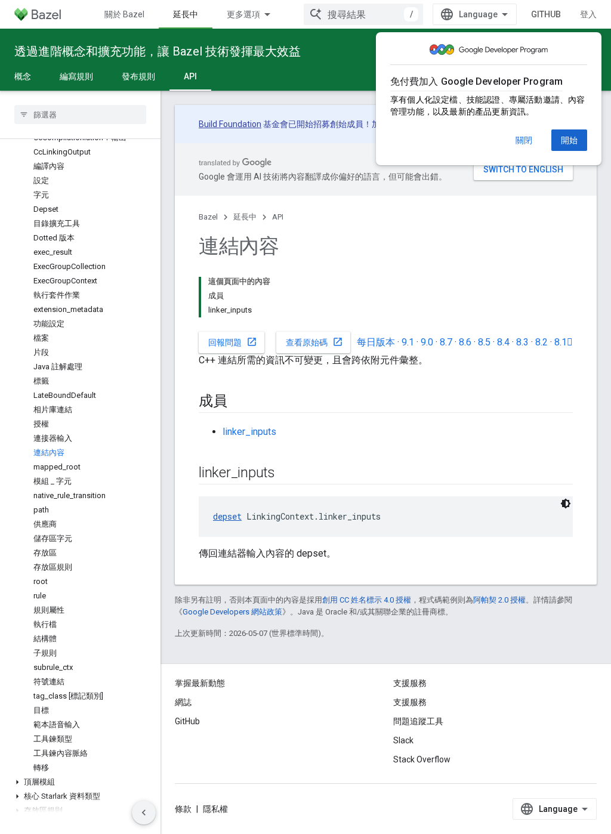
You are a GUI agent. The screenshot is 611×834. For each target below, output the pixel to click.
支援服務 (410, 702)
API (190, 76)
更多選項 (243, 14)
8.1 (563, 342)
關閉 (524, 140)
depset (227, 516)
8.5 (484, 342)
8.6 (465, 342)
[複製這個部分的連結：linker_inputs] (287, 474)
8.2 (541, 342)
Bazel (208, 216)
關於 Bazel (124, 14)
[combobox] (363, 14)
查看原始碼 (314, 341)
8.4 (503, 342)
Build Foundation (230, 124)
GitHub (546, 14)
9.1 (408, 342)
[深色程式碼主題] (565, 503)
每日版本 (376, 342)
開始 (569, 140)
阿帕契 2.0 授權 (499, 599)
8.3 (522, 342)
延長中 (185, 14)
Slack (403, 740)
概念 (22, 76)
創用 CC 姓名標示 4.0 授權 (366, 599)
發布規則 (138, 76)
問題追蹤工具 (418, 721)
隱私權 (215, 809)
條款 (183, 809)
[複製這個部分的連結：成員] (239, 402)
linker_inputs (249, 431)
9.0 (427, 342)
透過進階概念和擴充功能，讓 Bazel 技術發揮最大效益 (157, 51)
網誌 (183, 702)
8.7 (446, 342)
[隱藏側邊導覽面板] (144, 812)
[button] (80, 782)
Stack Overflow (421, 759)
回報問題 (232, 341)
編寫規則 (76, 76)
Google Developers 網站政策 (232, 611)
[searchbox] (80, 114)
